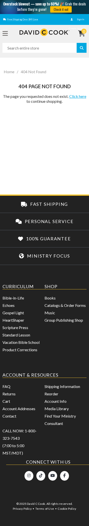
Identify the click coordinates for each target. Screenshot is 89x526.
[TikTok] (40, 476)
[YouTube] (52, 476)
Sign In (80, 19)
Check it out (61, 9)
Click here (77, 96)
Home (9, 72)
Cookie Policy (67, 508)
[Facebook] (64, 476)
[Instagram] (28, 476)
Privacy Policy (22, 508)
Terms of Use (44, 508)
